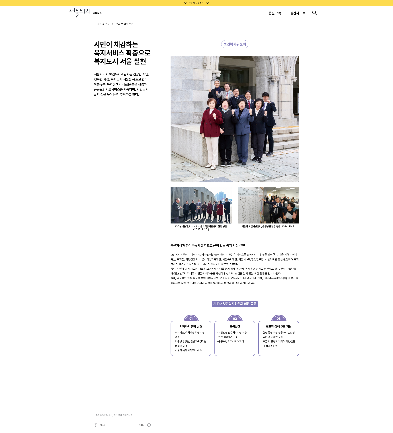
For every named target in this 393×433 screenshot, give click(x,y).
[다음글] (148, 425)
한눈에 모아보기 (196, 3)
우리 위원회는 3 (124, 24)
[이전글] (96, 425)
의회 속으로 (103, 24)
